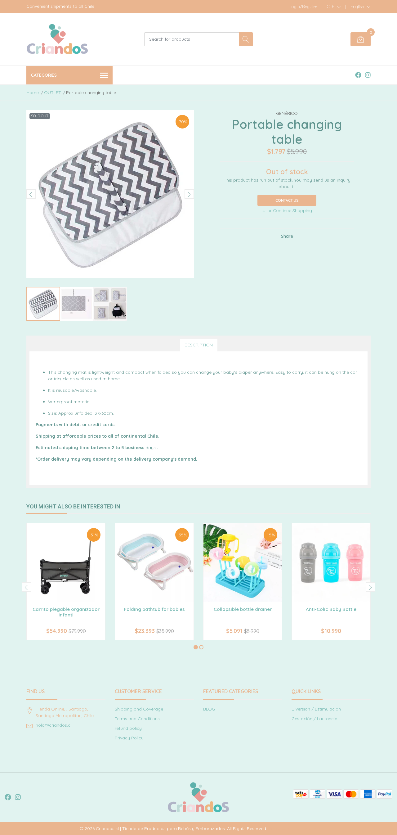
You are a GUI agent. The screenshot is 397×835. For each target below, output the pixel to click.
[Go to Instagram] (368, 75)
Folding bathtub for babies (154, 609)
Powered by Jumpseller (292, 828)
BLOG (209, 709)
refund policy (128, 728)
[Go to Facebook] (358, 75)
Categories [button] (44, 75)
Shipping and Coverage (139, 709)
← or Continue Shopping (287, 210)
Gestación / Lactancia (314, 718)
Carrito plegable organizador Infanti (66, 612)
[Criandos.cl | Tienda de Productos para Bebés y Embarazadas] (57, 39)
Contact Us (287, 200)
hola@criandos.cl (53, 725)
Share (287, 236)
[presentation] (31, 194)
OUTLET (52, 92)
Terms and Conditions (137, 718)
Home (32, 92)
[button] (334, 6)
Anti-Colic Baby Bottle (331, 609)
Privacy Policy (129, 738)
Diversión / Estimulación (316, 709)
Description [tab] (199, 345)
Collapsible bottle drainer (243, 609)
